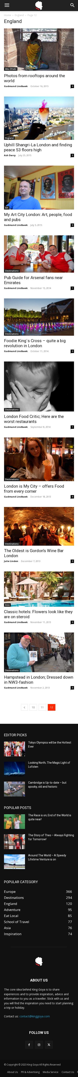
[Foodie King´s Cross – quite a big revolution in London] (39, 317)
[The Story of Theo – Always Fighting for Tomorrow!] (14, 841)
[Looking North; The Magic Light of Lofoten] (14, 769)
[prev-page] (24, 707)
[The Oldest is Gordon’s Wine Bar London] (39, 526)
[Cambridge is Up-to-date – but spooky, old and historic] (14, 789)
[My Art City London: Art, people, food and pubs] (39, 188)
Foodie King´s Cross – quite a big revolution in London (35, 343)
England (19, 15)
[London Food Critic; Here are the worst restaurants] (39, 386)
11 (42, 707)
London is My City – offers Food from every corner (34, 489)
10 (33, 707)
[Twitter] (49, 1045)
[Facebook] (29, 1045)
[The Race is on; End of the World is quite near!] (14, 821)
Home (7, 15)
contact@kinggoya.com (34, 1016)
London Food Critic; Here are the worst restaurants (34, 419)
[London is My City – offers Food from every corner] (39, 459)
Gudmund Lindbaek (16, 86)
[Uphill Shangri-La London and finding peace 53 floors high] (39, 118)
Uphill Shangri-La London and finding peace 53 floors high (38, 147)
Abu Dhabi (10, 69)
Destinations (12, 270)
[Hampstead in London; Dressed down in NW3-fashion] (39, 652)
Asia (7, 604)
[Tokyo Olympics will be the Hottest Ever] (14, 749)
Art (6, 207)
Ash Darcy (10, 155)
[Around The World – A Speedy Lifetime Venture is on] (14, 861)
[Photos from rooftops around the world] (39, 49)
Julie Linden (11, 561)
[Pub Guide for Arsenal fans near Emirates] (39, 254)
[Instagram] (39, 1045)
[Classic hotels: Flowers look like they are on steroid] (39, 589)
